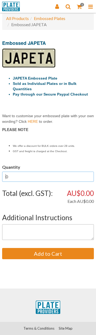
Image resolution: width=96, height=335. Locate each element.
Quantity (11, 167)
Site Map (66, 328)
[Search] (68, 6)
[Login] (57, 6)
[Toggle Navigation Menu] (90, 6)
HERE (33, 121)
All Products (17, 18)
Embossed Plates (49, 18)
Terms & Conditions (38, 328)
